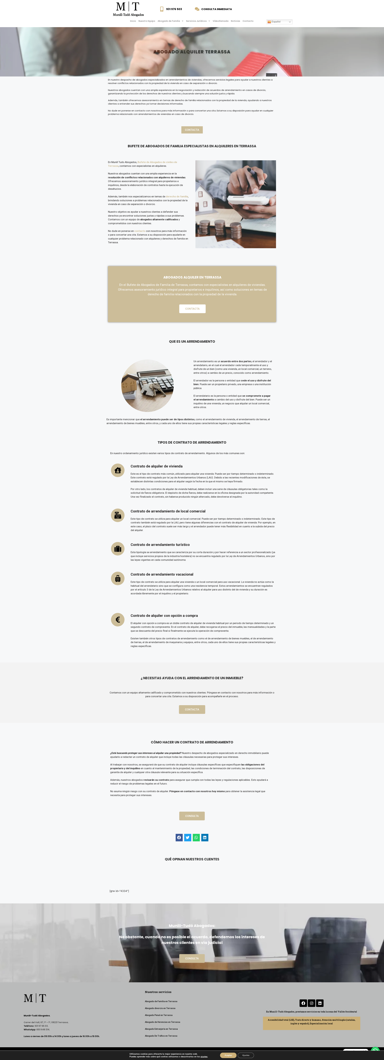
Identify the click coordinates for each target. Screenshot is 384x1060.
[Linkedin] (320, 1003)
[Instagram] (311, 1003)
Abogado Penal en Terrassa (158, 1015)
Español (275, 21)
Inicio (133, 20)
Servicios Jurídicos (196, 20)
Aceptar (228, 1055)
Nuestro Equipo (146, 20)
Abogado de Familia (169, 20)
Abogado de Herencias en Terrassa (162, 1022)
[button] (179, 837)
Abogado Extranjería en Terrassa (161, 1029)
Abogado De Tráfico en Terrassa (161, 1036)
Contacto (248, 20)
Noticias (235, 20)
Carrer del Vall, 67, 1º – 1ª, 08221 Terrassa (46, 1022)
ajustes (204, 1056)
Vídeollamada (220, 20)
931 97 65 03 (41, 1025)
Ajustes (245, 1055)
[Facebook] (303, 1003)
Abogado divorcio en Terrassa (160, 1008)
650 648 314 (42, 1029)
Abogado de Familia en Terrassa (161, 1001)
